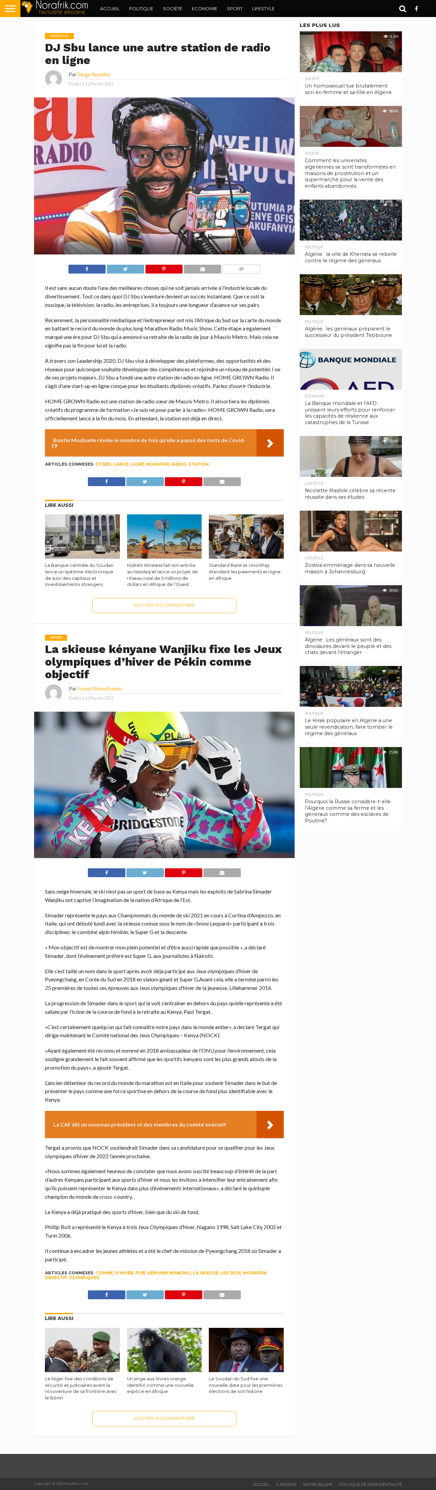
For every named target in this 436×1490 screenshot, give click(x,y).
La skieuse (205, 1272)
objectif (56, 1277)
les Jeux (230, 1272)
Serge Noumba (94, 74)
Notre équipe (317, 1484)
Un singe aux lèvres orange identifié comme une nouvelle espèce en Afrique (160, 1385)
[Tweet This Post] (125, 267)
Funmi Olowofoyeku (100, 689)
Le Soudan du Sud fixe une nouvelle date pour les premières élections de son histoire (245, 1385)
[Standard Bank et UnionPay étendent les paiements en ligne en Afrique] (246, 557)
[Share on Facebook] (87, 267)
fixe (140, 1272)
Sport (235, 8)
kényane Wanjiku (169, 1272)
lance (120, 464)
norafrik (158, 464)
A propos (286, 1484)
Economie (204, 8)
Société (172, 8)
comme (104, 1272)
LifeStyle (263, 8)
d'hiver (124, 1272)
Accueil (110, 8)
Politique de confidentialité (370, 1484)
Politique (141, 8)
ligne (137, 464)
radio (179, 464)
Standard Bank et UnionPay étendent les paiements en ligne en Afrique (245, 571)
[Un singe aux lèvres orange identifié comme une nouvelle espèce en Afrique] (164, 1370)
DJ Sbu (103, 464)
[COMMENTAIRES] (241, 267)
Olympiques (84, 1277)
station (198, 464)
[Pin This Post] (164, 267)
